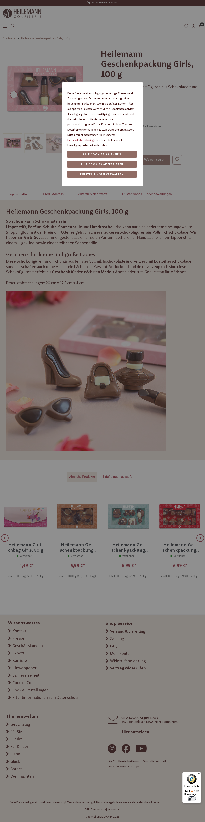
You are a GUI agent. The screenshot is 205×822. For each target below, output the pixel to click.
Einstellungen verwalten (102, 174)
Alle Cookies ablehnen (102, 154)
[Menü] (198, 774)
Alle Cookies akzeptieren (102, 164)
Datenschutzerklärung (80, 140)
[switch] (192, 798)
